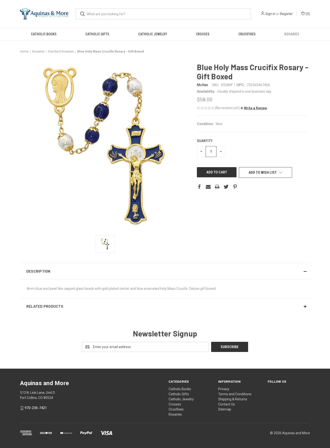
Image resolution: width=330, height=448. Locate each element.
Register (286, 14)
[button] (253, 108)
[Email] (208, 186)
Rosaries (291, 34)
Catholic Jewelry (152, 34)
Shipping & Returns (232, 399)
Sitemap (224, 409)
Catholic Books (44, 34)
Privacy (223, 389)
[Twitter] (226, 186)
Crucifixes (247, 34)
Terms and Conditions (234, 394)
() (307, 14)
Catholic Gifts (97, 34)
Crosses (202, 34)
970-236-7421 (36, 408)
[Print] (217, 186)
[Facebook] (199, 186)
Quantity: (205, 141)
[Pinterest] (235, 186)
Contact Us (226, 404)
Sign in (270, 14)
